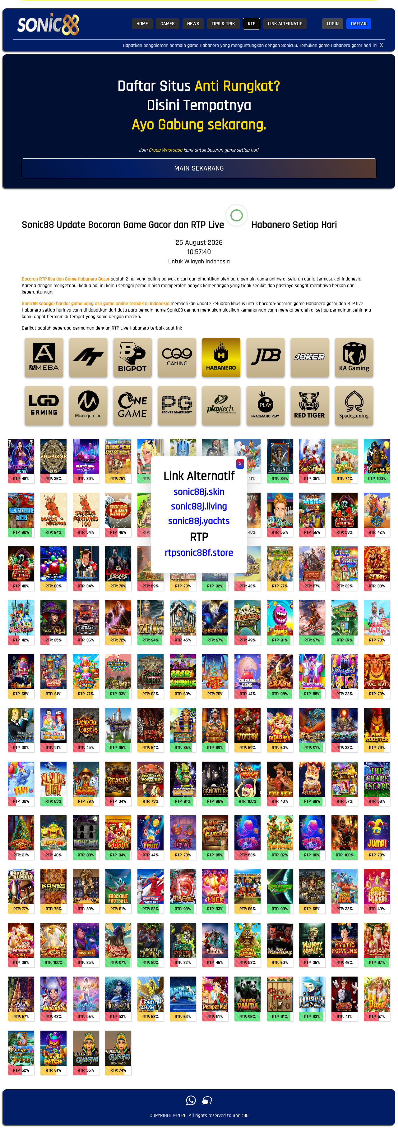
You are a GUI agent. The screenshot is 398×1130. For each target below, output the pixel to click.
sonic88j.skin (199, 491)
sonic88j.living (199, 506)
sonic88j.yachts (199, 521)
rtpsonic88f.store (199, 552)
